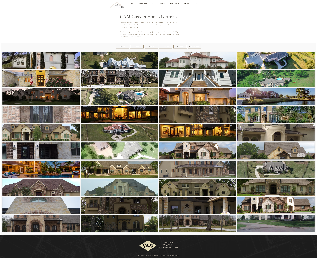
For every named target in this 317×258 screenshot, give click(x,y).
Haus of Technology (175, 255)
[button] (41, 60)
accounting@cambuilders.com (169, 247)
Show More (158, 233)
